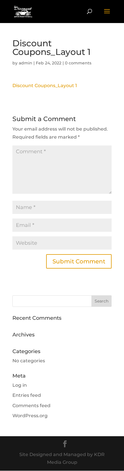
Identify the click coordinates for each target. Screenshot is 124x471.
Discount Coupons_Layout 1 (44, 85)
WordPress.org (30, 415)
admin (25, 63)
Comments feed (31, 405)
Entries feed (26, 395)
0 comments (78, 63)
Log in (19, 385)
